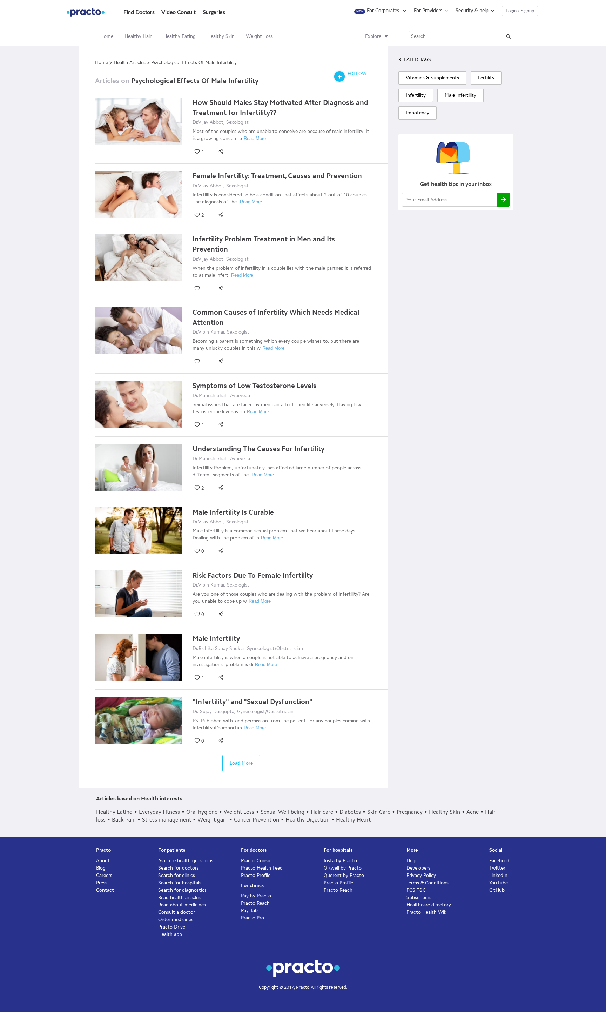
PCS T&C (416, 890)
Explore (373, 36)
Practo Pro (252, 918)
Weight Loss (239, 812)
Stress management (166, 819)
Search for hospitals (179, 883)
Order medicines (175, 920)
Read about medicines (182, 905)
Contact (105, 890)
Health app (170, 934)
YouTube (498, 883)
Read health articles (179, 897)
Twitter (497, 868)
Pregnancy (410, 812)
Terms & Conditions (427, 883)
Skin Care (378, 812)
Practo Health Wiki (426, 912)
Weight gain (212, 819)
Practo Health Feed (262, 868)
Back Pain (124, 819)
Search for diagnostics (182, 890)
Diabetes (350, 812)
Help (411, 861)
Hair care (322, 812)
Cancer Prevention (256, 819)
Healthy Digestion (307, 819)
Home (106, 36)
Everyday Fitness (159, 812)
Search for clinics (176, 875)
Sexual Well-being (282, 812)
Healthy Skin (444, 812)
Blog (101, 868)
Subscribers (418, 897)
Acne (472, 812)
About (103, 861)
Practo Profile (255, 875)
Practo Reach (255, 903)
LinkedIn (498, 875)
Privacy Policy (421, 875)
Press (101, 883)
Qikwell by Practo (343, 868)
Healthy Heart (353, 819)
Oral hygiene (201, 812)
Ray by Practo (256, 896)
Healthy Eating (114, 812)
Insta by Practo (340, 861)
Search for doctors (178, 868)
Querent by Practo (344, 875)
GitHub (497, 890)
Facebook (499, 861)
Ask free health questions (185, 861)
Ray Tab (249, 910)
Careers (104, 875)
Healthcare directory (428, 905)
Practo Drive (171, 927)
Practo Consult (257, 861)
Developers (418, 868)
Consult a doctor (176, 912)
